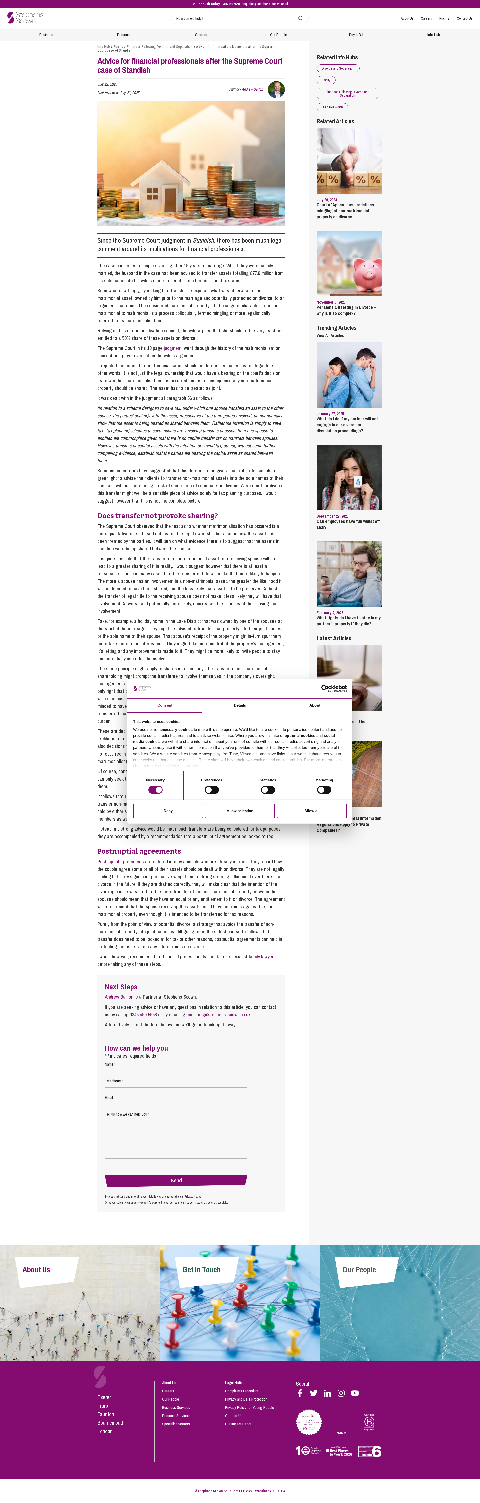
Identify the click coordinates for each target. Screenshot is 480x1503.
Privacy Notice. (193, 1197)
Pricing (445, 18)
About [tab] (315, 705)
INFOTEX (278, 1491)
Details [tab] (240, 705)
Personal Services (176, 1415)
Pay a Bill (356, 34)
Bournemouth (111, 1422)
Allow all (312, 811)
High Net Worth (332, 107)
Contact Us (464, 18)
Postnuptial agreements (121, 861)
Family (119, 46)
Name (110, 1064)
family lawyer (261, 956)
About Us (407, 18)
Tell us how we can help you (127, 1114)
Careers (426, 18)
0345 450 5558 (231, 4)
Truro (103, 1405)
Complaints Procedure (242, 1391)
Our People (278, 34)
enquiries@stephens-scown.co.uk (265, 4)
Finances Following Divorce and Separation (160, 46)
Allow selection (240, 811)
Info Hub (434, 34)
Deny (168, 811)
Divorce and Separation (338, 68)
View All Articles (330, 335)
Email (110, 1097)
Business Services (176, 1407)
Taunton (106, 1414)
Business (46, 34)
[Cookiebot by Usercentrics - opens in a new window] (325, 688)
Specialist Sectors (176, 1424)
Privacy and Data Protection (246, 1399)
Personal (123, 34)
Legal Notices (235, 1382)
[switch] (212, 790)
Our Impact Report (239, 1424)
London (105, 1431)
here (196, 766)
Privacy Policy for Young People (249, 1407)
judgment (173, 348)
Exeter (104, 1397)
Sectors (201, 34)
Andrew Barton (252, 89)
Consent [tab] (165, 705)
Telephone (114, 1081)
